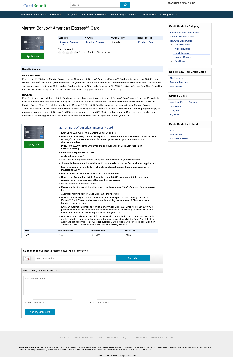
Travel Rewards (182, 44)
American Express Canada (69, 43)
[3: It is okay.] (67, 52)
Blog (124, 337)
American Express (95, 42)
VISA (172, 130)
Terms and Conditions (162, 337)
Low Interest (176, 86)
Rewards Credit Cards (181, 41)
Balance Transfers (179, 82)
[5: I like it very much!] (75, 52)
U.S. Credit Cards (138, 337)
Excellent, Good (146, 42)
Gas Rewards (181, 61)
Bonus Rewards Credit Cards (184, 32)
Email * (92, 302)
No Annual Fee (177, 78)
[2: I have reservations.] (64, 52)
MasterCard (176, 134)
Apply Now (32, 56)
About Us (64, 337)
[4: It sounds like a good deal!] (71, 52)
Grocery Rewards (183, 57)
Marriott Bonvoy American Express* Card (85, 127)
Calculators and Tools (83, 337)
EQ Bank (174, 114)
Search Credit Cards (108, 337)
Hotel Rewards (182, 53)
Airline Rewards (182, 48)
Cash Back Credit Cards (182, 36)
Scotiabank (175, 106)
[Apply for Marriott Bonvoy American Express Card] (32, 42)
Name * (28, 302)
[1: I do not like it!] (60, 52)
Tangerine (175, 110)
